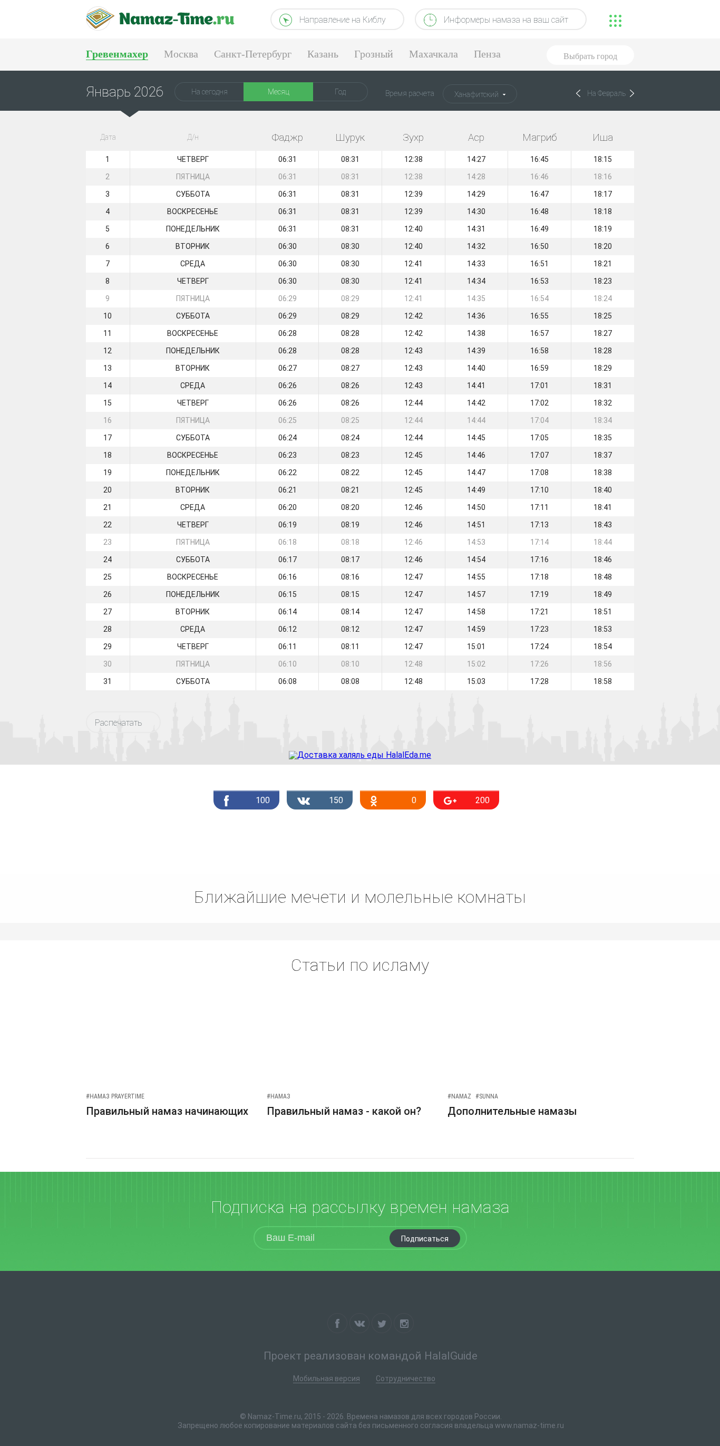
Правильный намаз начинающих (167, 1111)
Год (340, 92)
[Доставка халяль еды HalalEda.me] (360, 755)
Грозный (373, 54)
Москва (181, 54)
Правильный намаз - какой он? (344, 1111)
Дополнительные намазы (512, 1111)
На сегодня (209, 92)
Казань (322, 54)
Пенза (487, 54)
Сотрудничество (405, 1378)
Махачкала (433, 54)
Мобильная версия (326, 1378)
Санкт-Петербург (252, 54)
